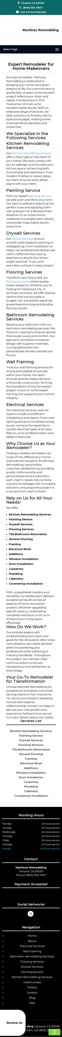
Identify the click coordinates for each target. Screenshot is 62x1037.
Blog (32, 997)
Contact (32, 992)
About (32, 941)
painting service (40, 196)
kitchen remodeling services (32, 153)
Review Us (14, 1023)
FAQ (32, 1003)
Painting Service (32, 972)
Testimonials (32, 982)
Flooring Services (32, 961)
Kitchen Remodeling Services (32, 977)
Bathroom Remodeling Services (32, 956)
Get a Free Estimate (33, 12)
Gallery (32, 987)
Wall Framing (32, 951)
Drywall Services (32, 966)
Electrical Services (32, 946)
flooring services (17, 281)
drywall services (23, 238)
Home (32, 935)
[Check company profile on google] (31, 914)
